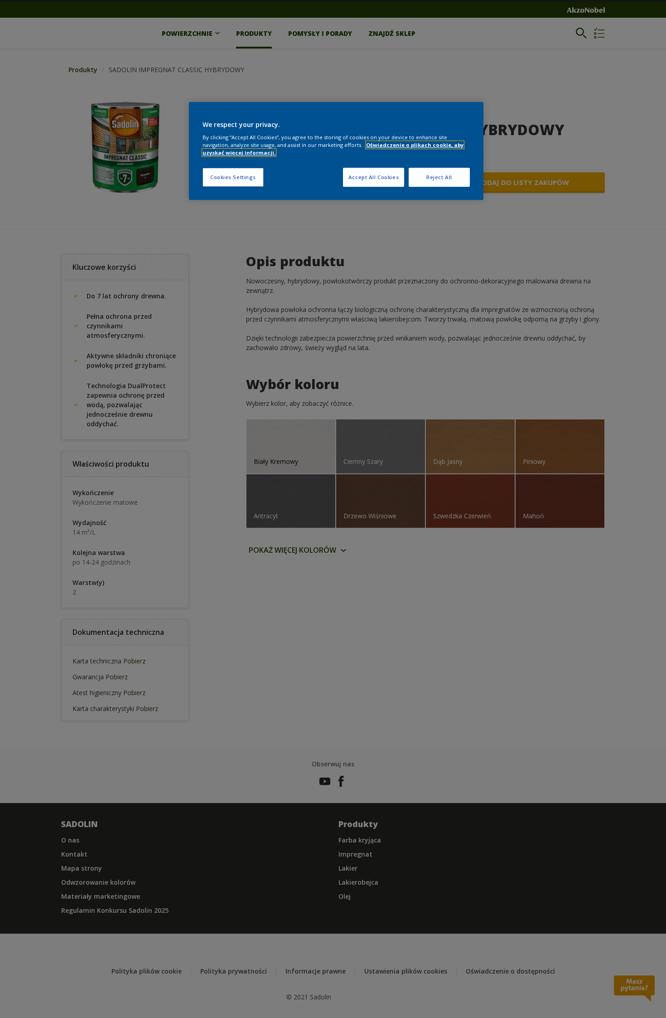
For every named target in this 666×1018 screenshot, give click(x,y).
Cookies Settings (233, 177)
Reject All (439, 177)
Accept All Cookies (373, 177)
